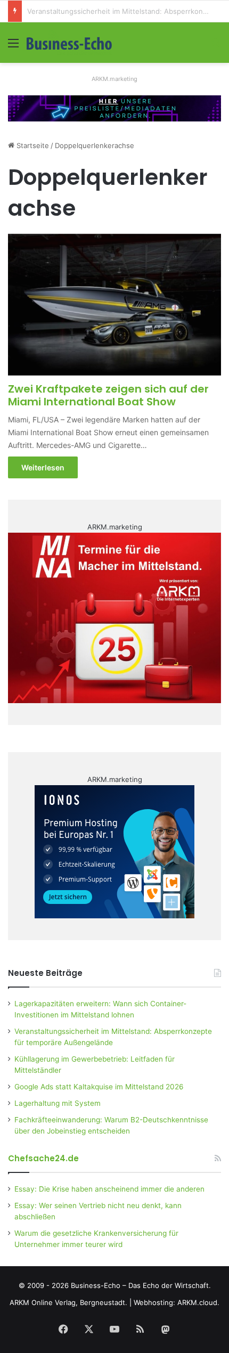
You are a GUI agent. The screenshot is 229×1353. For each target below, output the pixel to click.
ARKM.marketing (114, 79)
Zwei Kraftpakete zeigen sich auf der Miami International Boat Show (108, 395)
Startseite (31, 145)
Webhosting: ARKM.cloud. (176, 1302)
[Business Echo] (69, 42)
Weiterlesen (42, 467)
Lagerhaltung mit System (57, 1103)
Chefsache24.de (43, 1158)
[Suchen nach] (215, 47)
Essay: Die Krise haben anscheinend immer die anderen (109, 1189)
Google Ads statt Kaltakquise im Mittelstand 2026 (99, 1086)
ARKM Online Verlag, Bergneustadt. (68, 1302)
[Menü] (13, 47)
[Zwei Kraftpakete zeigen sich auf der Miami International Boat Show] (114, 305)
